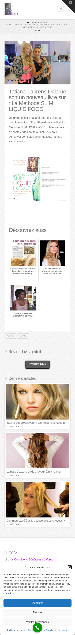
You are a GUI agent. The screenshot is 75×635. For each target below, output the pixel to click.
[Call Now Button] (37, 627)
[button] (70, 567)
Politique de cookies (16, 630)
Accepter (37, 602)
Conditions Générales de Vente (33, 559)
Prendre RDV (37, 363)
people (10, 336)
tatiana (23, 336)
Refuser (37, 612)
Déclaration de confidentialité (42, 630)
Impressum (63, 630)
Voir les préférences (37, 621)
